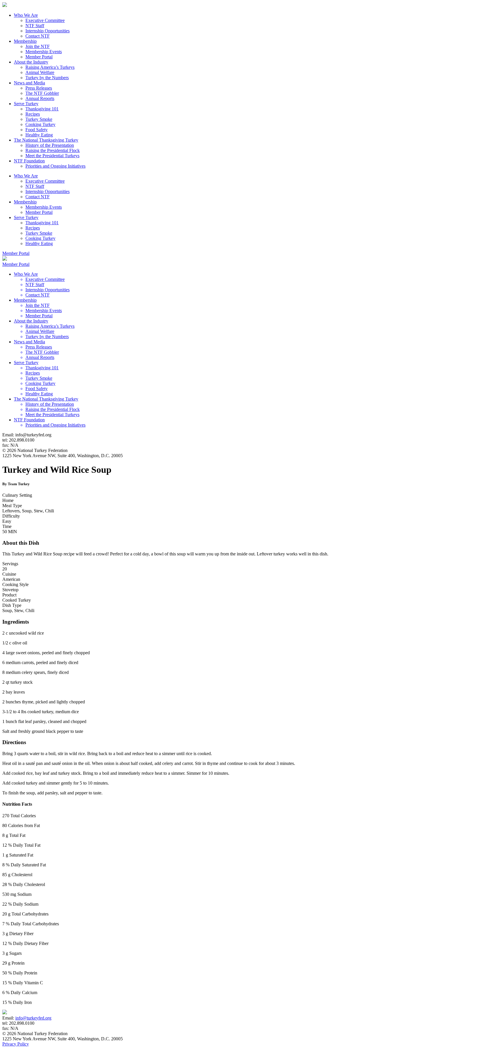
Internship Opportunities (47, 30)
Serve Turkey (26, 103)
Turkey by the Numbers (47, 77)
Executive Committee (45, 20)
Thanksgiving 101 (42, 108)
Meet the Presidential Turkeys (52, 155)
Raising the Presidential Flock (52, 150)
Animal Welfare (39, 72)
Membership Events (43, 51)
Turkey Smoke (38, 119)
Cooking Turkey (40, 124)
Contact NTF (37, 36)
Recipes (32, 114)
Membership (25, 41)
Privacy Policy (15, 1043)
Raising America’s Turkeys (50, 67)
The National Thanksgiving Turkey (46, 140)
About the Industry (31, 62)
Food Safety (36, 129)
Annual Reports (39, 98)
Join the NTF (37, 46)
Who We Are (26, 15)
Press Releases (38, 88)
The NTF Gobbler (42, 93)
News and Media (29, 82)
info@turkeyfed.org (33, 1017)
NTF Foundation (29, 160)
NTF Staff (34, 25)
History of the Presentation (49, 145)
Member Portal (39, 56)
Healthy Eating (39, 134)
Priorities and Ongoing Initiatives (55, 166)
